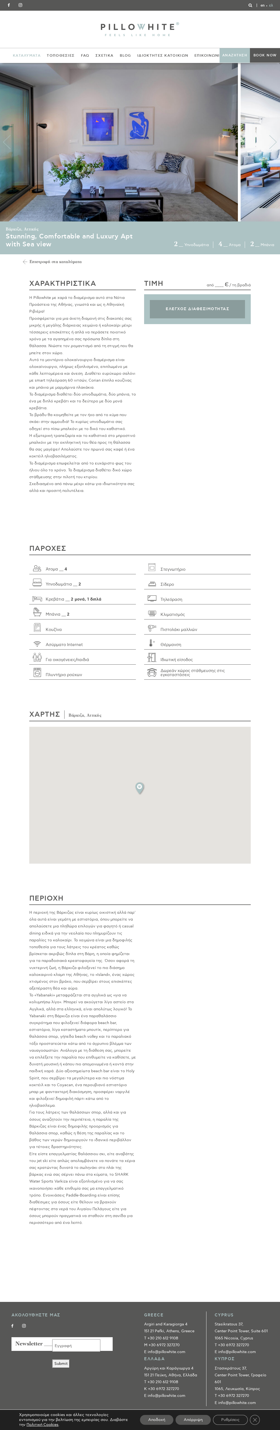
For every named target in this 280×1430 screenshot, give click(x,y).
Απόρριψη (193, 1419)
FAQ (85, 55)
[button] (140, 788)
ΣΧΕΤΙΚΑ (104, 55)
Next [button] (273, 142)
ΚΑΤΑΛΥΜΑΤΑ (27, 55)
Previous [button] (7, 142)
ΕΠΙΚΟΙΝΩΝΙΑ (208, 55)
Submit (61, 1363)
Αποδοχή (156, 1419)
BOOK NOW (265, 55)
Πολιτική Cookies (43, 1424)
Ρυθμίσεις (230, 1419)
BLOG (125, 55)
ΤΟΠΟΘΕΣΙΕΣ (61, 55)
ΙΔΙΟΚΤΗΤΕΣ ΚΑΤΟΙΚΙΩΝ (162, 55)
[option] (120, 142)
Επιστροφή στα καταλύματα (56, 262)
